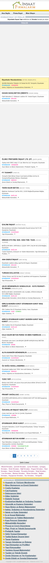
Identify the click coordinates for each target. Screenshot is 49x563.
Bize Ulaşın (30, 13)
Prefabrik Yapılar (12, 531)
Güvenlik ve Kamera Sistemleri (19, 504)
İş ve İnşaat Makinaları (15, 515)
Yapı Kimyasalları (13, 548)
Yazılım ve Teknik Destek (16, 553)
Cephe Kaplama (12, 488)
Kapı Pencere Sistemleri (16, 520)
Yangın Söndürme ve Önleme (18, 542)
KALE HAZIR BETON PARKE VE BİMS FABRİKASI (21, 335)
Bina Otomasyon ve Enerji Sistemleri (21, 485)
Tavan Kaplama (12, 539)
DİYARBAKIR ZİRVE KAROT (13, 423)
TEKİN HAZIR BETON (10, 188)
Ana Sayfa (6, 13)
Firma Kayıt (17, 13)
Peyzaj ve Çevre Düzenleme (17, 526)
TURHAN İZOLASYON (10, 273)
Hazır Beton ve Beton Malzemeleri (20, 507)
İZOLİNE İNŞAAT (8, 225)
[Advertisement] (24, 51)
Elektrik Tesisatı (12, 499)
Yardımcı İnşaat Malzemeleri (17, 550)
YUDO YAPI (6, 379)
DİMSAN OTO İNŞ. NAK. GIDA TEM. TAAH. (18, 240)
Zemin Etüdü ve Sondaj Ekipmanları (21, 558)
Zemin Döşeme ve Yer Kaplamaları (20, 556)
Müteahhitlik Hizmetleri (15, 523)
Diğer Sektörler (12, 496)
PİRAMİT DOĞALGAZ (10, 394)
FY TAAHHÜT (7, 173)
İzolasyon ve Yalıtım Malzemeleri (19, 518)
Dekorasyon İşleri (13, 493)
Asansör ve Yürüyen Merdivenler (20, 483)
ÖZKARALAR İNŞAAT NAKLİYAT (15, 410)
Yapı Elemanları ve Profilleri (17, 545)
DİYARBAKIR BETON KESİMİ (13, 438)
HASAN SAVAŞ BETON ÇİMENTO (15, 93)
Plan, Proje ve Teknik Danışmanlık (20, 529)
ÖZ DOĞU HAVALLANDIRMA (13, 366)
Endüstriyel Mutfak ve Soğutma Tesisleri (23, 502)
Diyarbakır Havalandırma (12, 80)
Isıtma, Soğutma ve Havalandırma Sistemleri (25, 510)
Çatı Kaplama (11, 491)
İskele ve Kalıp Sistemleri (16, 512)
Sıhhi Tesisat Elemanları (16, 534)
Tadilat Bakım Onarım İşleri (17, 537)
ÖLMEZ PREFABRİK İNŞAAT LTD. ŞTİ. (17, 159)
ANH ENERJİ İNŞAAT (10, 259)
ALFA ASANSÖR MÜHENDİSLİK (14, 352)
